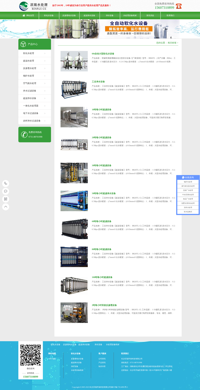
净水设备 (109, 15)
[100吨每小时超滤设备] (74, 285)
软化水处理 (28, 53)
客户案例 (102, 354)
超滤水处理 (28, 61)
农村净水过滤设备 (32, 121)
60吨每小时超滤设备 (101, 221)
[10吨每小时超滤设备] (74, 117)
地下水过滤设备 (30, 113)
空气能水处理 (29, 83)
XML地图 (52, 359)
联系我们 (170, 15)
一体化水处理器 (30, 106)
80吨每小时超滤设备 (101, 249)
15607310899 (5, 183)
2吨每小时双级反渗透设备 (104, 305)
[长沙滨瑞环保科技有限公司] (35, 6)
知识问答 (102, 366)
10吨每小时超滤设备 (101, 109)
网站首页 (30, 15)
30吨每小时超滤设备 (101, 165)
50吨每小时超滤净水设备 (104, 193)
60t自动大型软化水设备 (103, 53)
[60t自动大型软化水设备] (74, 61)
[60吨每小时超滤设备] (74, 229)
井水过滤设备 (29, 91)
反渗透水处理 (29, 68)
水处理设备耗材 (130, 15)
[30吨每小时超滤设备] (74, 173)
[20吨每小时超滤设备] (74, 145)
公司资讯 (102, 359)
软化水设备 (49, 15)
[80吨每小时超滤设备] (74, 257)
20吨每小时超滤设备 (101, 137)
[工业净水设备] (74, 89)
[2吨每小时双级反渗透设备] (74, 312)
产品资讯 (102, 363)
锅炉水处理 (28, 76)
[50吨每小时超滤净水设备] (74, 201)
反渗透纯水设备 (69, 15)
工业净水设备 (98, 81)
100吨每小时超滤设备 (102, 277)
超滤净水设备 (89, 15)
